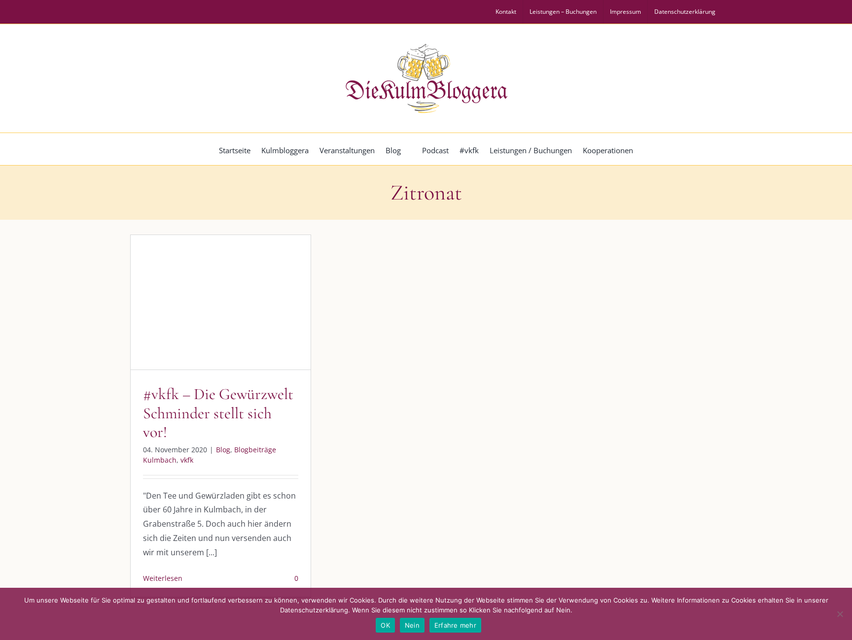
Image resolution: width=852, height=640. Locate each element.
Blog (171, 323)
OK (385, 625)
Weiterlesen (162, 578)
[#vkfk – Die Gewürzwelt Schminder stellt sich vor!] (221, 302)
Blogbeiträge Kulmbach (221, 323)
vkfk (270, 323)
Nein (412, 625)
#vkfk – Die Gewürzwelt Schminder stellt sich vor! (218, 412)
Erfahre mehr (455, 625)
